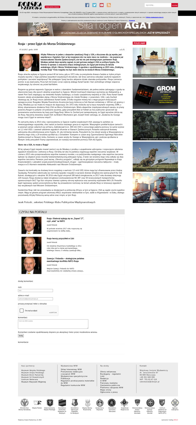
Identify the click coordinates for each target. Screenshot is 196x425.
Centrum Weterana (29, 379)
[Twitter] (94, 5)
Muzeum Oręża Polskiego (32, 372)
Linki (102, 376)
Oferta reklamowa (108, 372)
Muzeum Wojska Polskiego (33, 370)
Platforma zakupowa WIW (111, 388)
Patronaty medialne (109, 383)
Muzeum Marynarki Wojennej (33, 381)
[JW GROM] (156, 94)
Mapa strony (105, 390)
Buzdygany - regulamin (110, 374)
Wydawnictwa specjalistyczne (74, 376)
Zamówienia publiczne (110, 385)
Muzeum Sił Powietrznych (32, 377)
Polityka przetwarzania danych (154, 17)
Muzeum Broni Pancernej (32, 375)
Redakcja (104, 379)
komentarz (23, 317)
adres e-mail (24, 295)
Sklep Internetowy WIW (71, 369)
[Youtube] (102, 5)
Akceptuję (132, 20)
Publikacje (65, 379)
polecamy (139, 43)
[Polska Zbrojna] (50, 9)
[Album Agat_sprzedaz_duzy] (98, 27)
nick (20, 287)
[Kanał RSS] (109, 5)
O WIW (103, 381)
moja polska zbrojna (52, 7)
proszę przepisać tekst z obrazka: (33, 303)
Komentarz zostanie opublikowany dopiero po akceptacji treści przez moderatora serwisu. (57, 332)
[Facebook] (87, 5)
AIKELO (176, 420)
